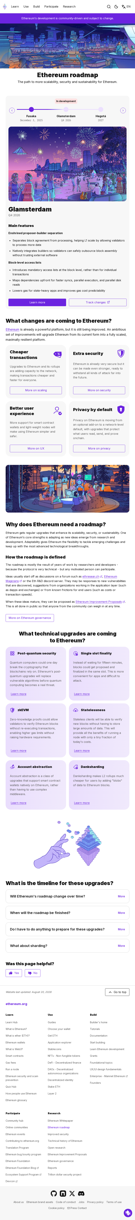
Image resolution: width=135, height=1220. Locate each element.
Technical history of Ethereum (65, 1140)
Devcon (12, 1181)
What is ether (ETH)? (18, 1035)
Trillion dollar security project (64, 1174)
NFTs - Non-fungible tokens (64, 1055)
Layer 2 (52, 1093)
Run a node (12, 1069)
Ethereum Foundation (18, 1160)
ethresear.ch (92, 576)
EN (129, 6)
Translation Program (17, 1147)
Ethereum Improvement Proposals (100, 601)
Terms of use (114, 1202)
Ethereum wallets (15, 1042)
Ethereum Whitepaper (60, 1120)
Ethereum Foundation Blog (22, 1167)
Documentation (98, 1035)
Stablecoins (54, 1049)
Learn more (37, 302)
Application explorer (59, 1042)
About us (19, 1202)
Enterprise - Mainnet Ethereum (109, 1076)
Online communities (17, 1127)
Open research (56, 1147)
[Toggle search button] (108, 6)
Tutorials (95, 1028)
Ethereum (12, 329)
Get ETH (52, 1035)
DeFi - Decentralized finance (64, 1062)
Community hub (14, 1120)
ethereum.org (16, 1004)
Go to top (120, 992)
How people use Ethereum (21, 1093)
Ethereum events (15, 1134)
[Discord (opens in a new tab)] (81, 1193)
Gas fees (11, 1062)
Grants (93, 1055)
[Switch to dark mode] (116, 6)
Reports (52, 1167)
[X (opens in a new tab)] (72, 1193)
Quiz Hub (11, 1086)
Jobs (81, 1202)
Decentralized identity (60, 1079)
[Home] (5, 6)
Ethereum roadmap (59, 1127)
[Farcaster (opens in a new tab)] (63, 1193)
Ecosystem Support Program (23, 1174)
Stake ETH (54, 1086)
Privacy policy (95, 1202)
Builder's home (98, 1022)
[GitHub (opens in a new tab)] (54, 1193)
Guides (52, 1022)
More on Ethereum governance (30, 618)
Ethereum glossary (16, 1100)
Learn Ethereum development (107, 1049)
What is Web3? (14, 1049)
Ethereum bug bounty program (23, 1154)
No (35, 973)
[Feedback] (128, 1213)
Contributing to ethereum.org (22, 1140)
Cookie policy (56, 1207)
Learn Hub (12, 1022)
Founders (95, 1082)
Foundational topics (101, 1062)
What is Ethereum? (16, 1028)
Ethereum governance (61, 1160)
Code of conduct (66, 1202)
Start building (97, 1042)
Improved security (58, 1134)
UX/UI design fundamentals (105, 1069)
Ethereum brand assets (40, 1202)
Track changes (106, 303)
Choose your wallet (59, 1028)
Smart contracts (15, 1055)
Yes (16, 973)
